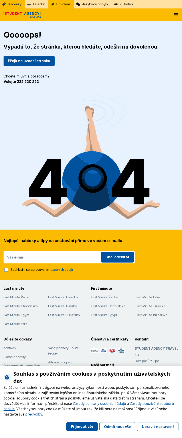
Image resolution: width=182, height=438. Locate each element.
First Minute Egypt (104, 315)
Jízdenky (15, 4)
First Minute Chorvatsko (108, 306)
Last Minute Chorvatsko (21, 306)
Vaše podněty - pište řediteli (63, 350)
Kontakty (10, 348)
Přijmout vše (82, 426)
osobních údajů (61, 269)
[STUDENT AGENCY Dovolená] (20, 15)
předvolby (33, 414)
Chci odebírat (117, 257)
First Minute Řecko (104, 297)
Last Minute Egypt (16, 315)
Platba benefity (15, 357)
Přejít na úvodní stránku (29, 61)
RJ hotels (126, 4)
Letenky (39, 4)
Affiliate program (60, 362)
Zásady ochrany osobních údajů (99, 403)
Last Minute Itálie (16, 324)
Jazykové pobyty (95, 4)
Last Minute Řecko (17, 297)
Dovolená (63, 4)
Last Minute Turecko (63, 297)
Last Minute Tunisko (62, 306)
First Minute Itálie (148, 297)
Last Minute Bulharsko (64, 315)
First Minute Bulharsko (152, 315)
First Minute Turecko (151, 306)
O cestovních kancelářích (22, 366)
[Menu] (175, 14)
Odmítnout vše (117, 426)
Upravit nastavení (158, 426)
